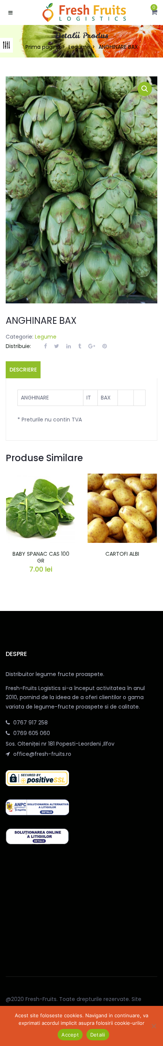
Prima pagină (42, 47)
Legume (79, 47)
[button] (154, 12)
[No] (153, 1026)
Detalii (97, 1035)
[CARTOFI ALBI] (122, 478)
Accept (70, 1035)
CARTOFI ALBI (122, 554)
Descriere (23, 369)
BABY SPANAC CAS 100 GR (41, 557)
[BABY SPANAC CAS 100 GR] (40, 478)
